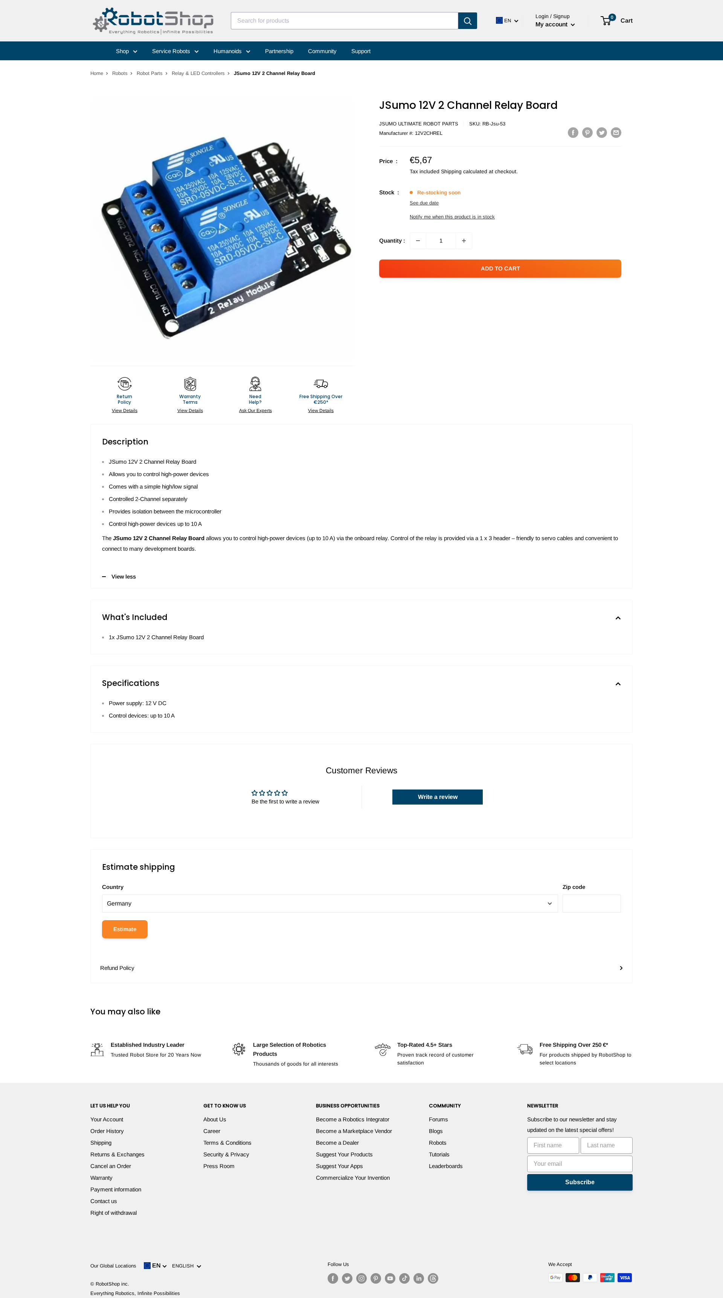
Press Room (219, 1166)
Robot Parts (150, 73)
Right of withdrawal (113, 1212)
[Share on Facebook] (573, 132)
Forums (438, 1119)
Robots (120, 73)
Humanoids (228, 51)
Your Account (106, 1119)
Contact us (103, 1201)
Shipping (100, 1142)
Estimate (124, 929)
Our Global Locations (113, 1266)
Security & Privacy (226, 1154)
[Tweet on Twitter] (601, 132)
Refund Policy (117, 968)
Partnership (279, 51)
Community (322, 51)
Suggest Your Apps (339, 1166)
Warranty (101, 1177)
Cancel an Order (110, 1166)
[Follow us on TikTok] (404, 1278)
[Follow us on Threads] (433, 1278)
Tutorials (439, 1154)
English (184, 1266)
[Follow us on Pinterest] (376, 1278)
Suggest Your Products (344, 1154)
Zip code (574, 887)
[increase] (464, 241)
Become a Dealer (337, 1142)
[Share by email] (616, 132)
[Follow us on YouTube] (390, 1278)
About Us (214, 1119)
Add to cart (500, 268)
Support (361, 51)
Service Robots (172, 51)
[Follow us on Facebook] (333, 1278)
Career (211, 1131)
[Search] (467, 20)
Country (113, 887)
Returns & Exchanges (117, 1154)
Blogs (436, 1131)
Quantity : (392, 240)
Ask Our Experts (255, 410)
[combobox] (344, 20)
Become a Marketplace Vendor (354, 1131)
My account (552, 24)
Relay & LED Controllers (198, 73)
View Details (124, 410)
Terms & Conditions (227, 1142)
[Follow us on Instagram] (361, 1278)
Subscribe (580, 1182)
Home (96, 73)
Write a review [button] (438, 797)
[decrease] (418, 241)
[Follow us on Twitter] (347, 1278)
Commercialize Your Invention (353, 1177)
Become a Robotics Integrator (352, 1119)
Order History (107, 1131)
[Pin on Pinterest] (587, 132)
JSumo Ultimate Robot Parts (418, 124)
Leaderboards (446, 1166)
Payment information (115, 1189)
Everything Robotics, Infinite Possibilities (135, 1293)
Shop (123, 51)
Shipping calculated (464, 171)
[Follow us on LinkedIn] (418, 1278)
